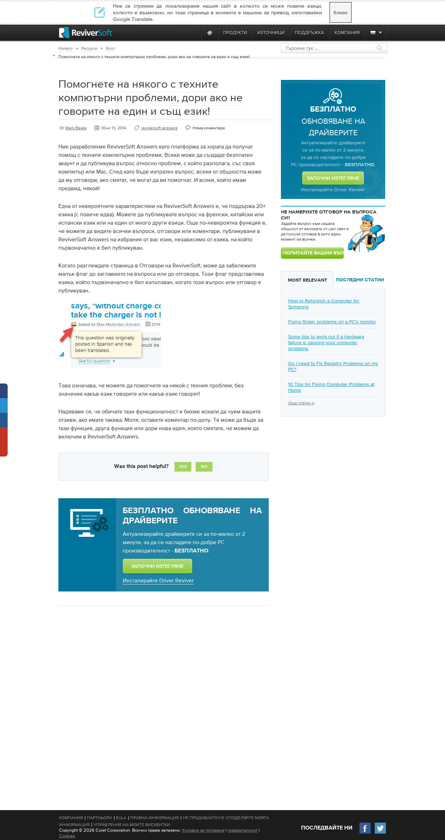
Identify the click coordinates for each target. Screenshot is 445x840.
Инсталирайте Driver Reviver (158, 580)
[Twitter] (380, 832)
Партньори (99, 817)
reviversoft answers (159, 128)
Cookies (67, 835)
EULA (121, 817)
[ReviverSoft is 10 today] (194, 32)
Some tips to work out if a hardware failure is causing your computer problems (326, 342)
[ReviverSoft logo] (85, 32)
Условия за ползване (203, 830)
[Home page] (210, 32)
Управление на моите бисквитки (132, 824)
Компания (71, 817)
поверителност (243, 830)
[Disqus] (162, 701)
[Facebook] (365, 832)
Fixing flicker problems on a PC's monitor (332, 321)
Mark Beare (76, 128)
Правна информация (154, 817)
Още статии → (301, 403)
